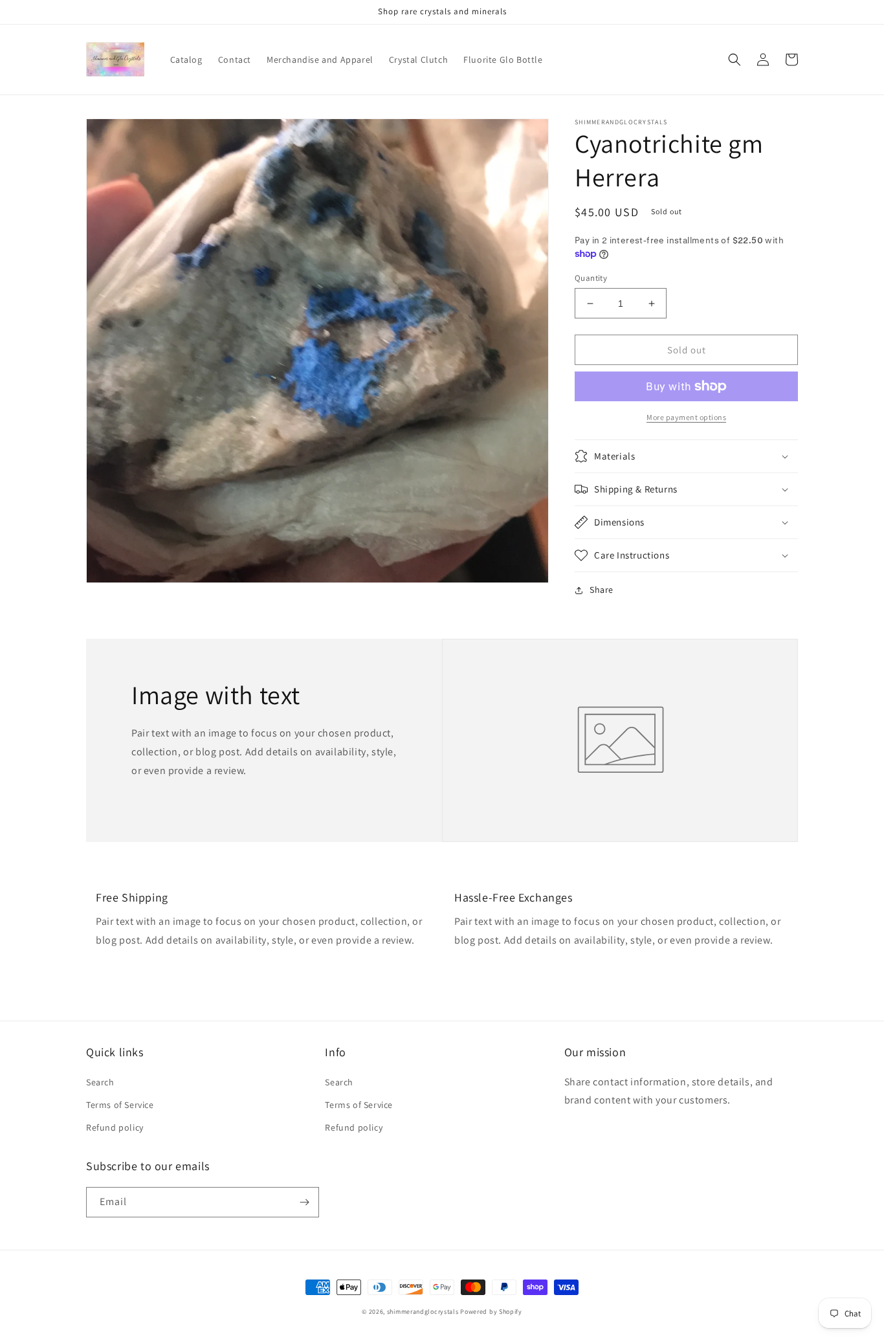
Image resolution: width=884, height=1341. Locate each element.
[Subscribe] (304, 1202)
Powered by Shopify (491, 1311)
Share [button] (601, 589)
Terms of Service (120, 1105)
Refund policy (115, 1127)
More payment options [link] (686, 417)
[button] (734, 59)
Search (100, 1082)
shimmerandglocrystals (423, 1311)
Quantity (591, 277)
